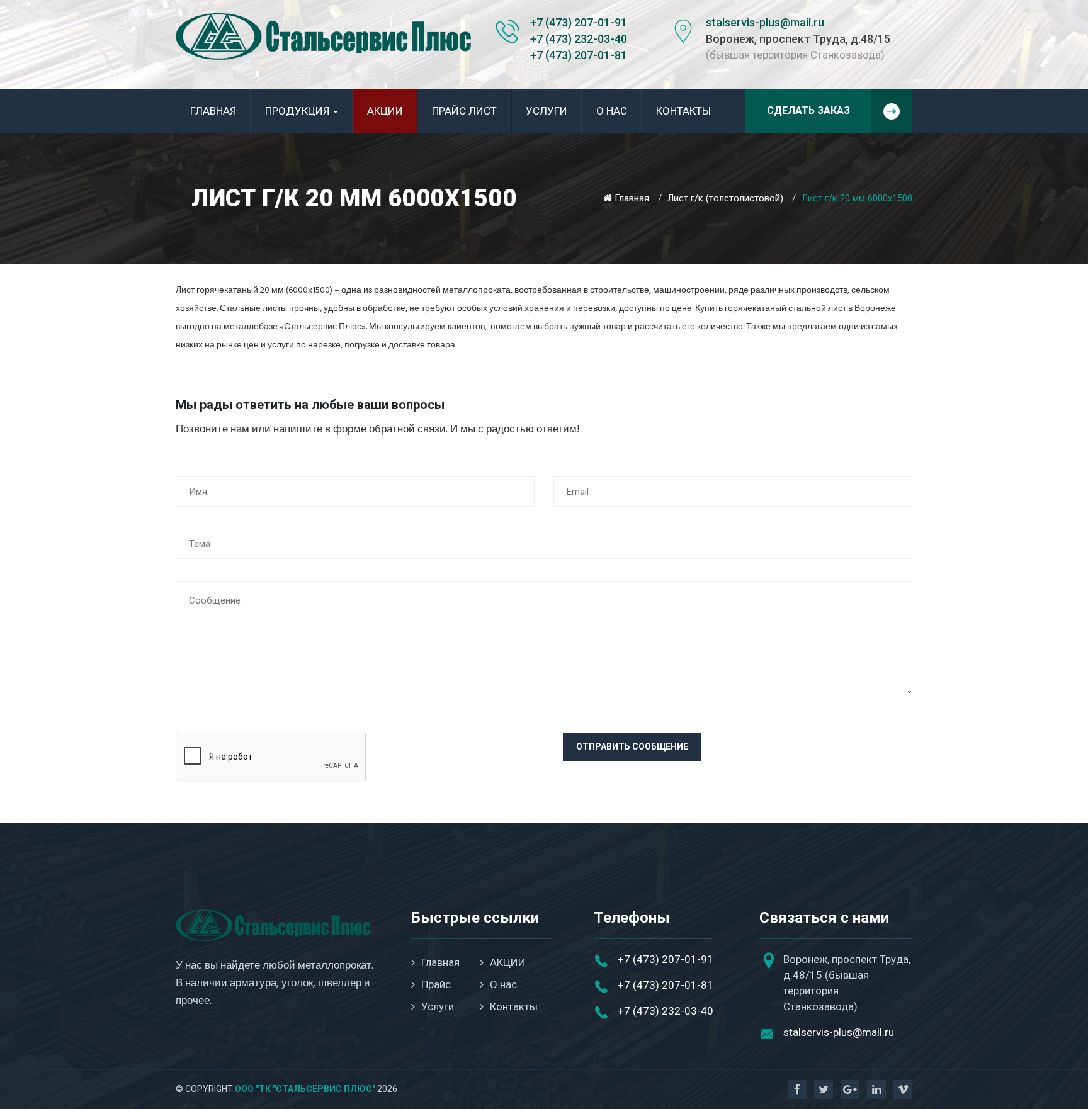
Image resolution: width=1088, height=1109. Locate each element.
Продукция (298, 110)
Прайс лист (464, 110)
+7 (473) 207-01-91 (578, 22)
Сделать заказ (808, 110)
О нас (611, 110)
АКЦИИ (385, 110)
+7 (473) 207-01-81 (578, 55)
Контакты (683, 110)
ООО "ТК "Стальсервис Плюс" (305, 1089)
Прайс (436, 984)
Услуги (546, 110)
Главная (213, 110)
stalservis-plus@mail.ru (765, 22)
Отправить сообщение (632, 746)
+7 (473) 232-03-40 (578, 38)
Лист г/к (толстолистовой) (725, 198)
